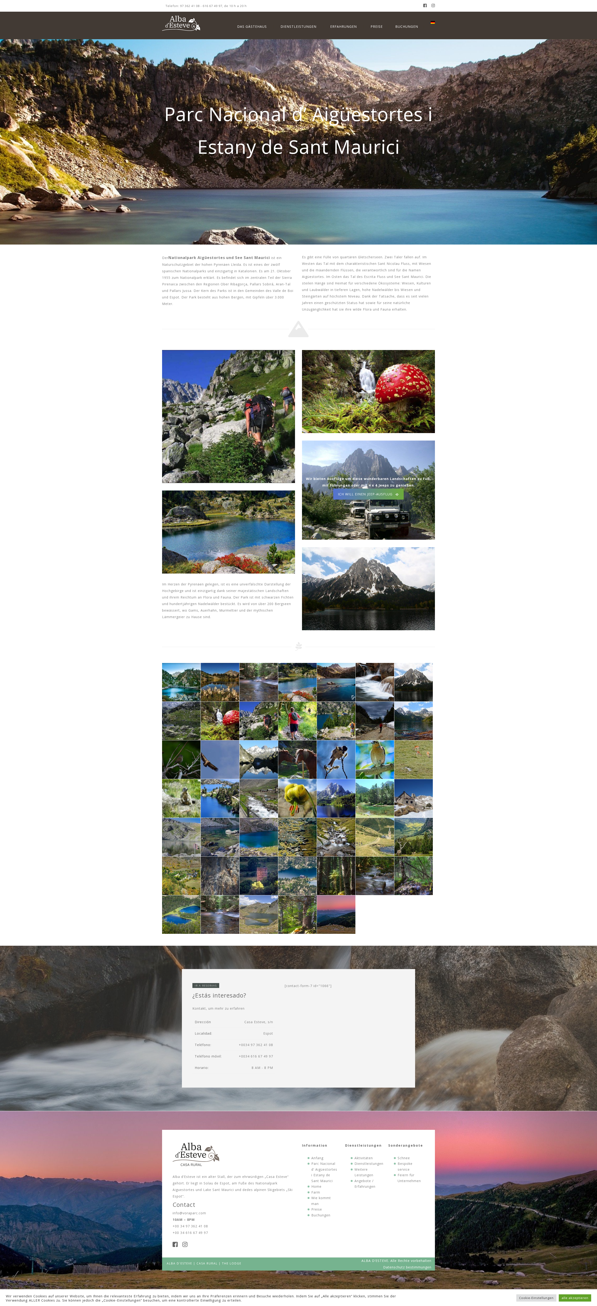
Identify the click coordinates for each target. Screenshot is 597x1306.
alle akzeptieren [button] (575, 1298)
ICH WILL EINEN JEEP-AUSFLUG (365, 494)
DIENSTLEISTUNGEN (298, 26)
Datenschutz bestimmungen (407, 1267)
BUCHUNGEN (406, 26)
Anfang (317, 1158)
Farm (315, 1192)
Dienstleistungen (368, 1163)
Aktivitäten (363, 1158)
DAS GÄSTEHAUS (252, 26)
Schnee (404, 1158)
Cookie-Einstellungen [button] (536, 1298)
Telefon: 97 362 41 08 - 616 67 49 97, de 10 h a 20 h (206, 6)
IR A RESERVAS (206, 985)
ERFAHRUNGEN (343, 26)
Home (316, 1186)
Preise (316, 1209)
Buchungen (320, 1215)
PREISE (377, 26)
